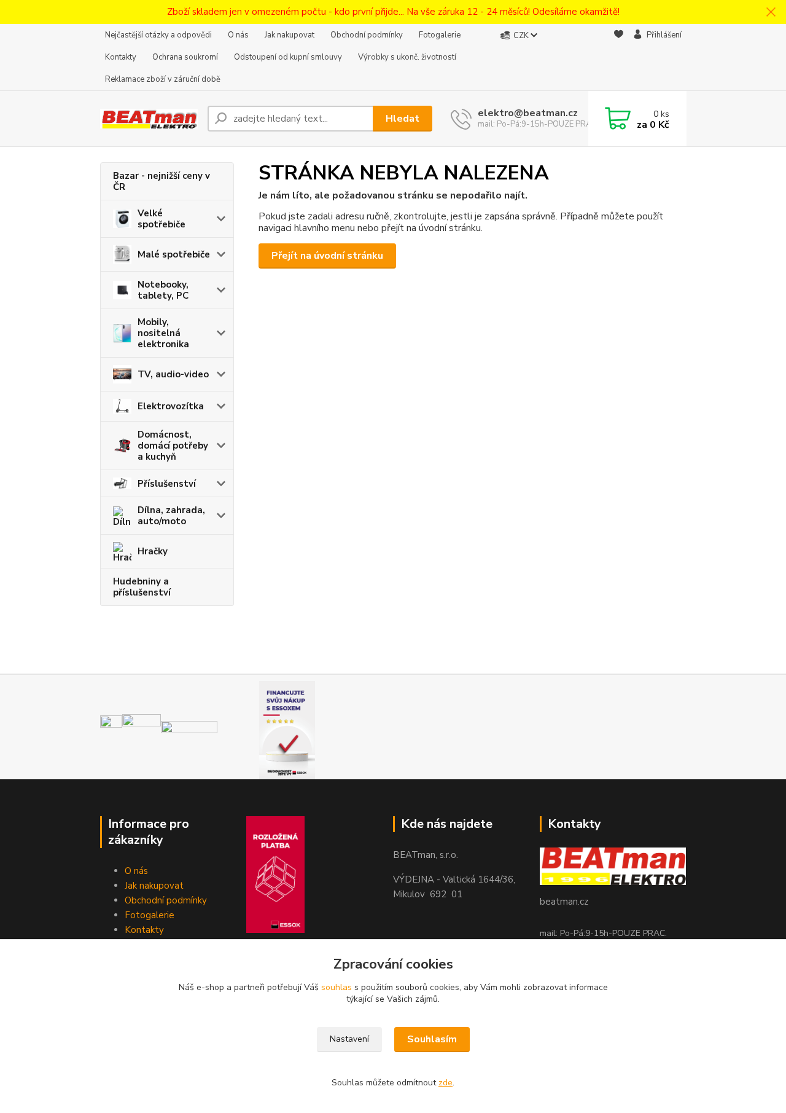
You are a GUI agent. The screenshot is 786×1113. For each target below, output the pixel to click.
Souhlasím (432, 1039)
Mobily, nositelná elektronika (163, 333)
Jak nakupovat (289, 35)
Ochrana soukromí (185, 57)
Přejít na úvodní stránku (327, 255)
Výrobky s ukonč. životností (407, 57)
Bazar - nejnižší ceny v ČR (161, 181)
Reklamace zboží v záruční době (162, 79)
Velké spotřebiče (161, 218)
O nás (238, 35)
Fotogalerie (440, 35)
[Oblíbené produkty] (618, 58)
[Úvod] (149, 119)
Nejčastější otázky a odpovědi (158, 35)
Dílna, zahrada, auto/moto (171, 515)
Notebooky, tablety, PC (163, 290)
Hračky (153, 551)
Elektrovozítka (171, 406)
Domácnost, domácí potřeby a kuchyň (173, 445)
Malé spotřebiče (174, 254)
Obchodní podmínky (366, 35)
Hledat (402, 118)
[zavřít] (770, 12)
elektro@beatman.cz (528, 113)
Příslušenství (167, 484)
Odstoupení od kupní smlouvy (288, 57)
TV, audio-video (173, 374)
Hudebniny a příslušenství (142, 587)
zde (445, 1082)
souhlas (336, 987)
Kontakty (120, 57)
